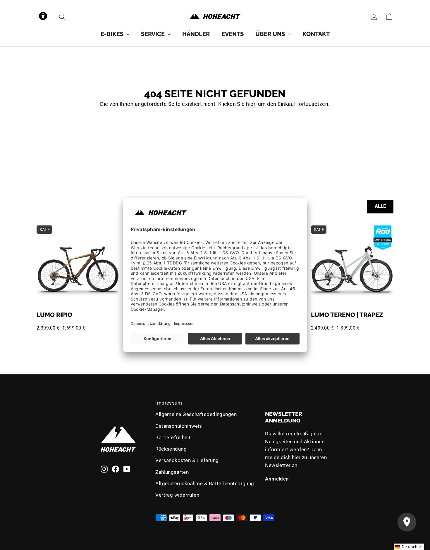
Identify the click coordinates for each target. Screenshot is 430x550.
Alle (380, 206)
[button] (43, 16)
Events (232, 34)
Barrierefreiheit (172, 437)
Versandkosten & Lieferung (187, 460)
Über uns (270, 34)
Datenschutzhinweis (178, 426)
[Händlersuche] (407, 522)
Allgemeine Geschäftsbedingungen (196, 414)
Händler (196, 34)
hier (250, 104)
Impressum (168, 403)
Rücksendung (171, 449)
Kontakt (316, 34)
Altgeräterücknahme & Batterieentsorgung (204, 483)
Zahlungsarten (172, 472)
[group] (115, 34)
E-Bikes (113, 34)
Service (153, 34)
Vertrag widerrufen (177, 495)
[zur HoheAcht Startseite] (215, 16)
